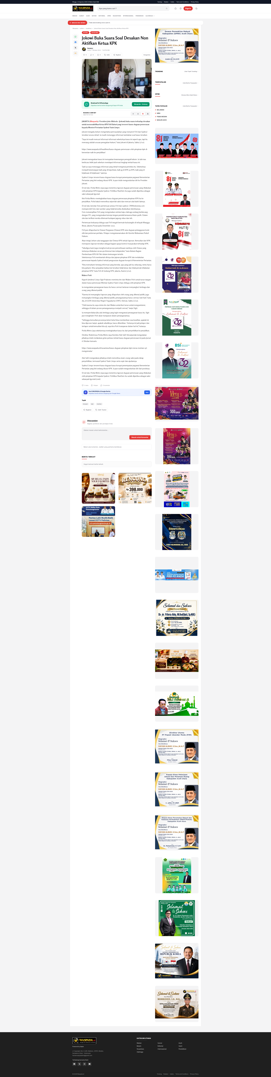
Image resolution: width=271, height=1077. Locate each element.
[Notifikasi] (180, 8)
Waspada (75, 28)
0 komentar (106, 385)
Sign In (188, 8)
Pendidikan (139, 16)
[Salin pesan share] (75, 53)
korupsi (85, 404)
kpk (92, 404)
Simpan (95, 385)
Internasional (128, 16)
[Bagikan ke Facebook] (75, 42)
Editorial (102, 16)
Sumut (81, 16)
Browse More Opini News (189, 95)
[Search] (167, 8)
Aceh (88, 16)
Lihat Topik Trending (190, 71)
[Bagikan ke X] (75, 48)
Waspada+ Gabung (140, 104)
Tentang (159, 2)
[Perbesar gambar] (148, 63)
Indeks (172, 2)
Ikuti (147, 392)
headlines (89, 28)
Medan (74, 16)
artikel (82, 28)
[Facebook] (74, 1064)
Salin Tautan (102, 410)
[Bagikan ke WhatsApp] (75, 37)
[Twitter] (79, 1064)
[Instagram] (84, 1064)
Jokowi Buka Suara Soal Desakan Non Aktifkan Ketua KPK (111, 28)
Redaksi (166, 2)
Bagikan (88, 410)
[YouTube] (89, 1064)
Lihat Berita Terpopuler (190, 83)
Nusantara (117, 16)
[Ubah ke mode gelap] (196, 8)
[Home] (175, 8)
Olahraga (149, 16)
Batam (94, 16)
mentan (99, 404)
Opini (109, 16)
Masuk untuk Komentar (139, 437)
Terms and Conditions (182, 2)
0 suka (86, 385)
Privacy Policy (195, 2)
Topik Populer (161, 106)
